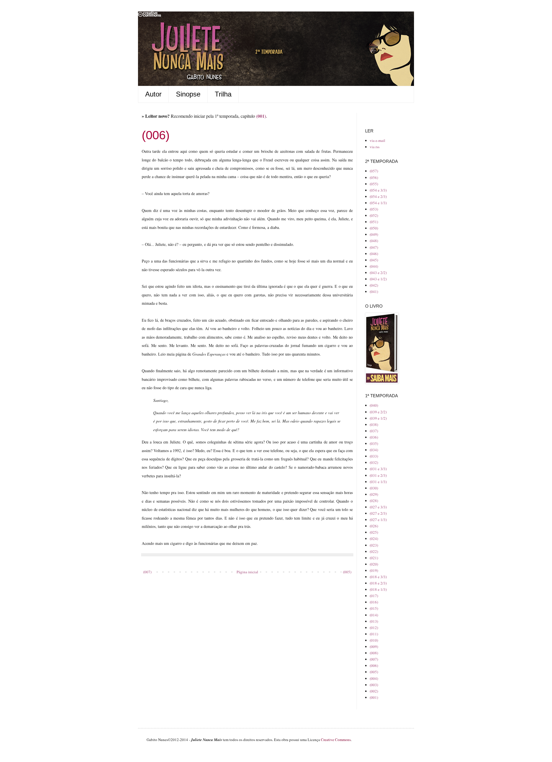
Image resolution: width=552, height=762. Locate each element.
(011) (374, 633)
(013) (374, 621)
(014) (374, 615)
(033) (374, 456)
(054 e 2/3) (378, 196)
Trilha (223, 94)
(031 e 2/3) (378, 475)
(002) (374, 691)
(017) (374, 595)
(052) (374, 215)
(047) (374, 247)
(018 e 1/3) (378, 589)
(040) (374, 405)
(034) (374, 449)
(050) (374, 228)
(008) (374, 652)
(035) (374, 443)
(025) (374, 532)
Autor (153, 94)
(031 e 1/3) (378, 481)
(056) (374, 177)
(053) (374, 209)
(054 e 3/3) (378, 190)
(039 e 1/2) (378, 418)
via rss (374, 146)
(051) (374, 221)
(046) (374, 253)
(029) (374, 494)
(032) (374, 462)
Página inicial (247, 571)
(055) (374, 183)
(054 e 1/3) (378, 202)
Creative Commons (336, 739)
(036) (374, 437)
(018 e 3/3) (378, 576)
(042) (374, 285)
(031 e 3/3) (378, 468)
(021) (374, 557)
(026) (374, 525)
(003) (374, 684)
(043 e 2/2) (378, 272)
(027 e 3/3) (378, 507)
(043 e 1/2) (378, 278)
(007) (147, 571)
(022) (374, 551)
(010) (374, 640)
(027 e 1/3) (378, 519)
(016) (374, 602)
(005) (347, 571)
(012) (374, 627)
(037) (374, 430)
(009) (374, 646)
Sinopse (188, 94)
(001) (374, 697)
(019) (374, 570)
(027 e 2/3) (378, 513)
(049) (374, 234)
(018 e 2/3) (378, 583)
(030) (374, 488)
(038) (374, 424)
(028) (374, 500)
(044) (374, 266)
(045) (374, 260)
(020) (374, 564)
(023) (374, 545)
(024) (374, 538)
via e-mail (377, 140)
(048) (374, 240)
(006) (374, 665)
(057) (374, 170)
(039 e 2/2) (378, 411)
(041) (374, 291)
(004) (374, 678)
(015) (374, 608)
